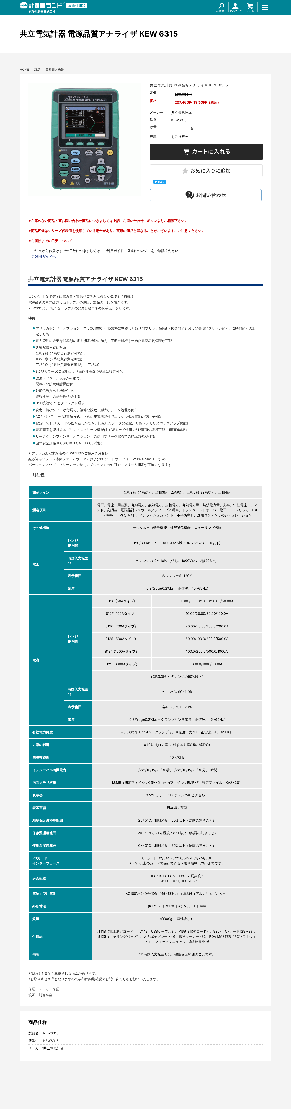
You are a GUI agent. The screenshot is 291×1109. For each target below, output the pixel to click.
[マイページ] (235, 7)
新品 (37, 69)
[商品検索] (221, 7)
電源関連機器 (54, 69)
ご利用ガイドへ (44, 256)
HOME (24, 69)
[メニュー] (264, 7)
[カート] (250, 7)
